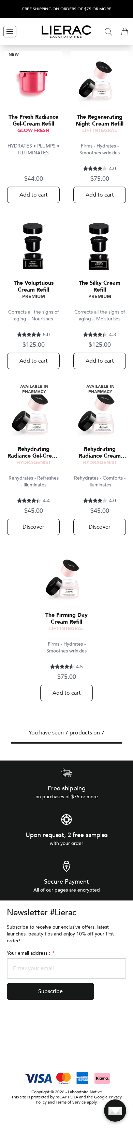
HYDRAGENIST (33, 462)
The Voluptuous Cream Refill (34, 286)
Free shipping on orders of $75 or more (66, 9)
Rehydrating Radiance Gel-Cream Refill (34, 452)
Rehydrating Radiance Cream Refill (100, 452)
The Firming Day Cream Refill (66, 618)
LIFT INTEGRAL (99, 130)
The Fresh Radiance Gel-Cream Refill (33, 120)
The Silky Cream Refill (99, 286)
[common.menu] (9, 31)
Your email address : (30, 953)
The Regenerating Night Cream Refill (99, 120)
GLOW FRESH (33, 130)
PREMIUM (33, 296)
